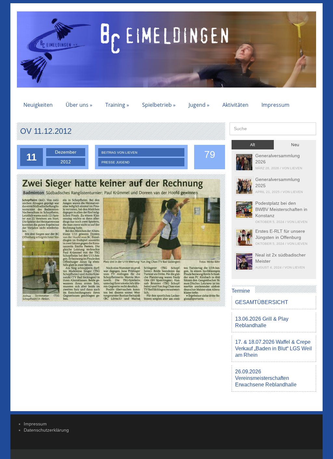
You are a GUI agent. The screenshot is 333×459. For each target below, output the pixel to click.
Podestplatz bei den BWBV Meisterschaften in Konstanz (281, 209)
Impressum (275, 104)
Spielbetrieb (159, 104)
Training (117, 104)
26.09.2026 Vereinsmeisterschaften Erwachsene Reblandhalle (266, 378)
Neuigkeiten (38, 104)
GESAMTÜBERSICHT (261, 302)
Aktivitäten (235, 104)
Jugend (199, 104)
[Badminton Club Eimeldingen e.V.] (56, 50)
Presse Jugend (115, 162)
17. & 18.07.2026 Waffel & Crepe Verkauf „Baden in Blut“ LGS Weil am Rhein (273, 348)
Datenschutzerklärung (46, 430)
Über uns (79, 104)
